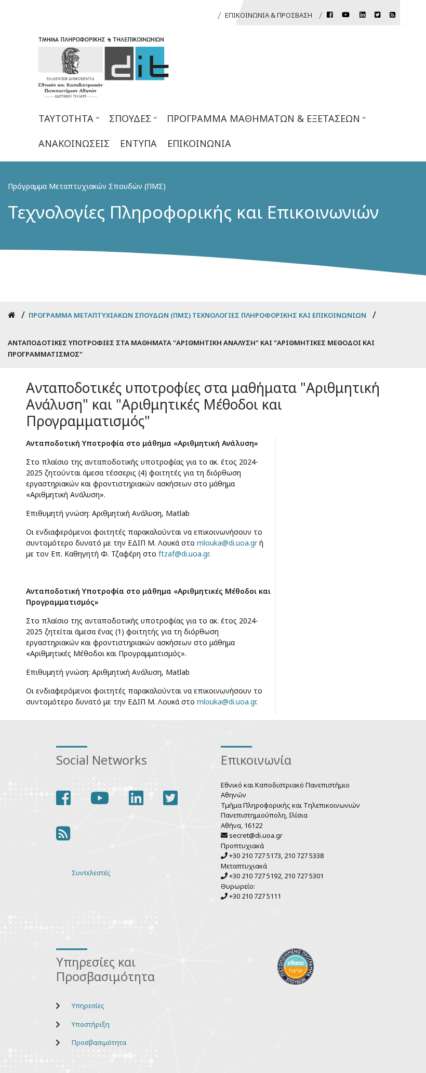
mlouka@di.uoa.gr (227, 543)
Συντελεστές (91, 872)
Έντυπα (138, 143)
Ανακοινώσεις (74, 143)
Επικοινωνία (199, 143)
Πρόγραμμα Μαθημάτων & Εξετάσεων (261, 121)
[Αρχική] (103, 66)
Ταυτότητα (63, 121)
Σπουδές (127, 121)
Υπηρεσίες (88, 1005)
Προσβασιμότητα (99, 1042)
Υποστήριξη (91, 1024)
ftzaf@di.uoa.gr (183, 554)
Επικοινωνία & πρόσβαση (268, 15)
